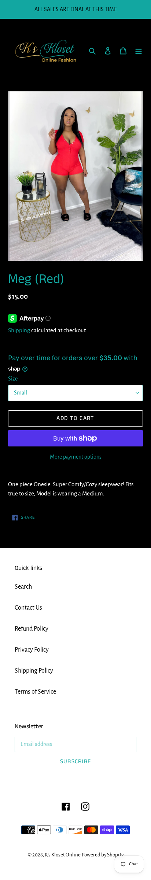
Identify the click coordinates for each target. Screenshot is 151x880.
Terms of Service (35, 691)
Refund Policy (31, 628)
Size (13, 379)
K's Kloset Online (63, 855)
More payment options (76, 457)
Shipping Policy (34, 670)
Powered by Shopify (103, 855)
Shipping (19, 330)
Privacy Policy (32, 649)
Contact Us (28, 607)
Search (23, 586)
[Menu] (138, 50)
